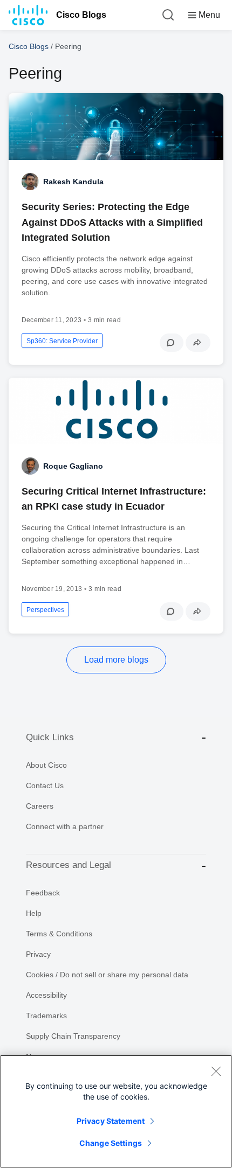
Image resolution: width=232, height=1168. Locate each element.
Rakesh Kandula (73, 181)
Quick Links (50, 737)
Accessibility (46, 995)
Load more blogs (116, 659)
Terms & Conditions (59, 933)
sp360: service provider (62, 341)
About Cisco (46, 765)
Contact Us (45, 785)
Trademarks (46, 1015)
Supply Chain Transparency (73, 1036)
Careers (39, 806)
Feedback (43, 892)
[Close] (215, 1071)
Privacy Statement (111, 1120)
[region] (116, 1111)
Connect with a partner (65, 826)
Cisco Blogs (81, 14)
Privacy (38, 954)
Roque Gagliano (73, 466)
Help (34, 913)
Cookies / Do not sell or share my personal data (107, 974)
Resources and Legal (68, 865)
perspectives (45, 610)
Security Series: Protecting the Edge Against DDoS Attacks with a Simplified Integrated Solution (112, 221)
